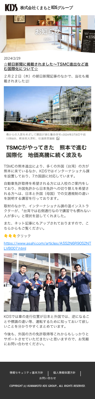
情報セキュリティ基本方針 (26, 373)
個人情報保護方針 (64, 373)
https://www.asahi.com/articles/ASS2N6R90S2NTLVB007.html (47, 246)
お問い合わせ (47, 378)
